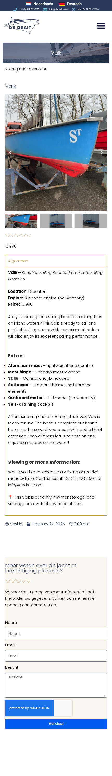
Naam (11, 622)
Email (10, 645)
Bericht (11, 667)
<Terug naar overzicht (25, 69)
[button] (101, 26)
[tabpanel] (56, 391)
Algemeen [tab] (18, 260)
